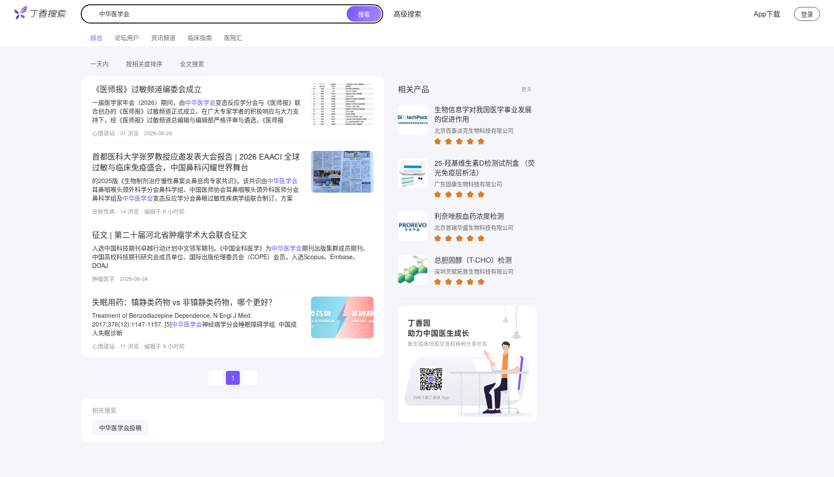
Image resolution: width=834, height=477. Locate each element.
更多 (526, 89)
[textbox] (216, 14)
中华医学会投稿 (120, 427)
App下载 (767, 14)
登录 (807, 14)
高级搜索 (407, 14)
